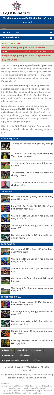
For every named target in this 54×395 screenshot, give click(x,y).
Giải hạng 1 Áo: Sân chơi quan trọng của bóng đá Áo (32, 289)
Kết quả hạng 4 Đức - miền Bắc (15, 361)
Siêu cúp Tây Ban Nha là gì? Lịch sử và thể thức (32, 269)
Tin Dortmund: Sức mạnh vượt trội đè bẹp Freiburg (32, 164)
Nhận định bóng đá (11, 297)
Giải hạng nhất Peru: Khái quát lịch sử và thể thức (32, 279)
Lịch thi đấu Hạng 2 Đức (32, 393)
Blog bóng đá (8, 244)
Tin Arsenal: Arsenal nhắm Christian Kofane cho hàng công (32, 183)
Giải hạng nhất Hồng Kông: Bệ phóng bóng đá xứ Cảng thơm (32, 197)
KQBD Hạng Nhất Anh (32, 386)
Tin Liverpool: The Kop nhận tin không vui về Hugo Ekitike (32, 174)
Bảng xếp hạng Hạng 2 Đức (41, 388)
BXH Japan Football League (32, 391)
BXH (19, 43)
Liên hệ (36, 361)
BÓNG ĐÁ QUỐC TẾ (9, 139)
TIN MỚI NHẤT (7, 191)
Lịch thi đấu (36, 350)
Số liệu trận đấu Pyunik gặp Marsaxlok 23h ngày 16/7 (32, 226)
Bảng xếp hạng (8, 355)
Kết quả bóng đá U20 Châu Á (12, 386)
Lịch (13, 43)
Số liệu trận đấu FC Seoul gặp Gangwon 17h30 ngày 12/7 (32, 332)
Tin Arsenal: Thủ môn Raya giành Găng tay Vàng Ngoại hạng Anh (32, 154)
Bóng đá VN (22, 350)
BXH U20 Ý (48, 391)
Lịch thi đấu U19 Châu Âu (12, 393)
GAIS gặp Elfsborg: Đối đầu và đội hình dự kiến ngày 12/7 (32, 341)
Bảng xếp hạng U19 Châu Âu (18, 388)
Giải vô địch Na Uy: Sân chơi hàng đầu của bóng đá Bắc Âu (32, 217)
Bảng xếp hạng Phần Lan (11, 391)
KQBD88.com (33, 367)
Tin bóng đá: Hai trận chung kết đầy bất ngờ (32, 143)
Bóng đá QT (7, 350)
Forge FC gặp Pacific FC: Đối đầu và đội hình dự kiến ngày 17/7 (32, 207)
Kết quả (5, 43)
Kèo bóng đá (25, 355)
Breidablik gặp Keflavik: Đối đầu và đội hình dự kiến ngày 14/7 (32, 236)
